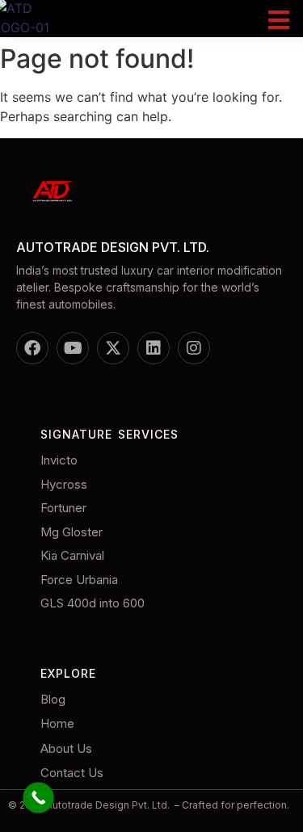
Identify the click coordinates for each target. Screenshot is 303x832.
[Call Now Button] (38, 797)
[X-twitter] (113, 348)
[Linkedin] (153, 348)
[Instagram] (194, 348)
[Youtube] (73, 348)
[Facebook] (32, 348)
